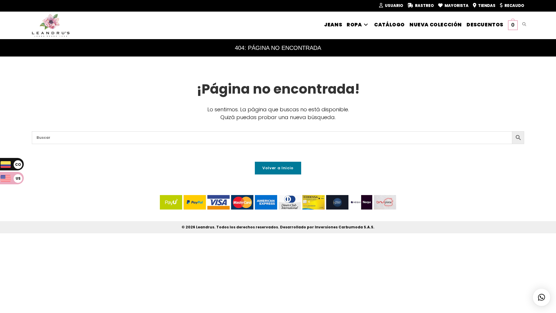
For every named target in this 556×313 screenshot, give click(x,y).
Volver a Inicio (278, 168)
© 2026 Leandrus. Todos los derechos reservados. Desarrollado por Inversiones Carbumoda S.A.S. (278, 227)
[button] (541, 297)
